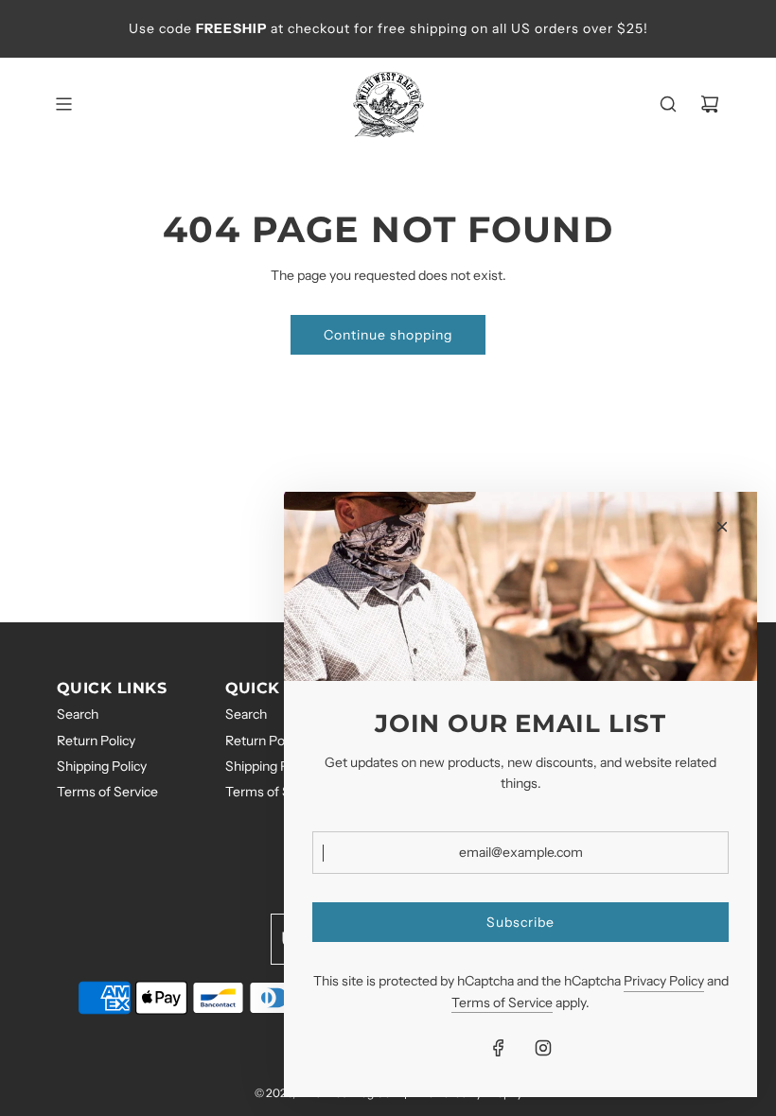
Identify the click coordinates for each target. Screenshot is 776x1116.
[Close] (722, 527)
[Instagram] (543, 1048)
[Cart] (710, 104)
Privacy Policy (664, 980)
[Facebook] (499, 1048)
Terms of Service (502, 1002)
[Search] (668, 104)
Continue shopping (388, 334)
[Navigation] (63, 104)
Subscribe (520, 922)
